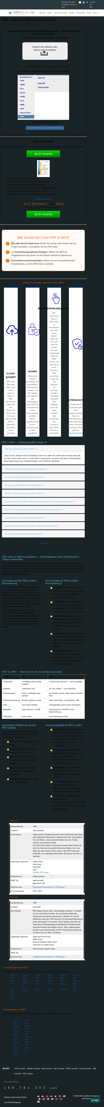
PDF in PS (64, 989)
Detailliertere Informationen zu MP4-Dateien (49, 957)
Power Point (25, 113)
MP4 (22, 117)
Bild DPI (41, 83)
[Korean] (52, 1099)
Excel (22, 93)
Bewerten (43, 543)
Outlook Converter (33, 1068)
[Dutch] (51, 1096)
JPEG (22, 85)
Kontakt (89, 13)
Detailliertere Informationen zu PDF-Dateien (49, 887)
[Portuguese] (47, 1096)
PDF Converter (19, 1068)
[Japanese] (38, 1102)
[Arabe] (61, 1099)
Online (50, 13)
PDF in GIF (77, 981)
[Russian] (60, 1096)
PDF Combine (28, 1074)
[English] (38, 1096)
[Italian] (56, 1096)
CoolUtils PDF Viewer (41, 872)
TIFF (22, 81)
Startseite (42, 13)
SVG (22, 109)
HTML (22, 97)
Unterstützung (80, 13)
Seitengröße (43, 87)
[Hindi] (48, 1099)
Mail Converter (47, 1068)
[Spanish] (43, 1096)
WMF (22, 105)
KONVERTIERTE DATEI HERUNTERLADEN (45, 128)
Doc (22, 89)
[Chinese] (57, 1099)
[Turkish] (44, 1099)
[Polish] (64, 1096)
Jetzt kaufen (43, 154)
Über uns (96, 13)
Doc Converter (59, 1068)
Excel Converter (85, 1068)
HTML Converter (72, 1068)
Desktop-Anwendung (60, 13)
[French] (39, 1099)
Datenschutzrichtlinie (75, 433)
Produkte (72, 13)
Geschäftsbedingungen (12, 1102)
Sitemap (7, 1097)
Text (22, 101)
